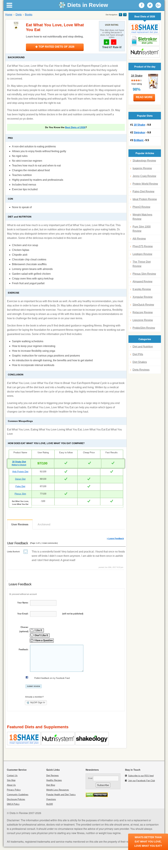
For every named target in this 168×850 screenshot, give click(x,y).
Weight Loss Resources (57, 790)
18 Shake (136, 75)
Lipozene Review (143, 320)
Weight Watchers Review (142, 216)
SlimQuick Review (143, 304)
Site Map (11, 780)
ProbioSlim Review (144, 327)
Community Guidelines (17, 794)
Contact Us (12, 775)
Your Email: (22, 613)
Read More (144, 97)
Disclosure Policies (16, 799)
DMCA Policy (13, 804)
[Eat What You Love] (120, 14)
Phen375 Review (143, 246)
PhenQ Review (141, 207)
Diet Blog (50, 785)
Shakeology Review (144, 160)
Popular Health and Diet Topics (61, 794)
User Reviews (19, 524)
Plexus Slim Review (144, 273)
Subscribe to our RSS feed (141, 775)
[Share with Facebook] (141, 5)
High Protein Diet (20, 471)
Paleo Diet (20, 486)
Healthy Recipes (54, 780)
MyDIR (49, 804)
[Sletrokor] (144, 40)
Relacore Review (143, 312)
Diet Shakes (140, 362)
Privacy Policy (14, 790)
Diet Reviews (52, 775)
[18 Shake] (144, 28)
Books (28, 14)
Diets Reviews (141, 369)
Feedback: (23, 649)
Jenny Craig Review (144, 176)
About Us (11, 785)
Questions (51, 799)
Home (8, 14)
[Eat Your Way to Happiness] (125, 14)
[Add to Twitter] (150, 5)
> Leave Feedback (115, 538)
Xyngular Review (143, 297)
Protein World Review (145, 183)
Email (90, 778)
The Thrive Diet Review (142, 263)
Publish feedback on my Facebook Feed (52, 678)
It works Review (142, 289)
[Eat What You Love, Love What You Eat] (16, 25)
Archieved (44, 524)
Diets (19, 14)
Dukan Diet (20, 479)
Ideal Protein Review (145, 199)
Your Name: (22, 602)
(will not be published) (72, 613)
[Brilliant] (144, 51)
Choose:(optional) (23, 629)
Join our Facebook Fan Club (141, 780)
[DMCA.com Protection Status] (97, 796)
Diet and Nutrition (143, 346)
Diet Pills (138, 354)
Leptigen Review (142, 254)
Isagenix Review (142, 168)
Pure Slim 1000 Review (142, 228)
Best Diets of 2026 (75, 127)
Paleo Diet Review (143, 191)
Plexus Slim (20, 494)
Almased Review (142, 281)
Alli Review (139, 238)
